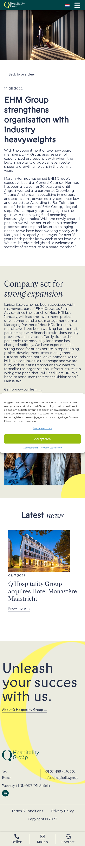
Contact (68, 842)
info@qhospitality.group (61, 778)
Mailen (42, 842)
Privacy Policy (62, 811)
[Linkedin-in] (5, 793)
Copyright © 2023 (42, 819)
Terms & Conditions (27, 811)
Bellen (16, 842)
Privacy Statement (51, 447)
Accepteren (42, 439)
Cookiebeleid (30, 447)
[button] (77, 5)
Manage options (42, 428)
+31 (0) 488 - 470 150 (60, 771)
